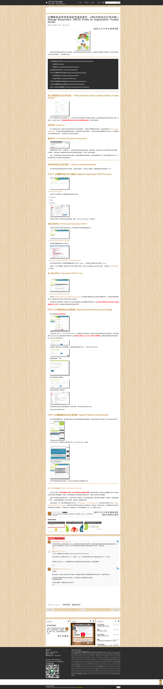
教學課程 (73, 673)
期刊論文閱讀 (98, 652)
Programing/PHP (80, 671)
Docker (72, 663)
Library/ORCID (59, 25)
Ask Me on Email (76, 604)
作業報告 (109, 661)
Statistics (81, 663)
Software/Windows (75, 659)
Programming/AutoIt (92, 664)
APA (104, 670)
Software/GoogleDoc (76, 661)
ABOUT (93, 2)
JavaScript (82, 654)
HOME (80, 2)
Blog (106, 670)
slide (97, 659)
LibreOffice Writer (94, 661)
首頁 (83, 609)
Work (89, 670)
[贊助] (68, 636)
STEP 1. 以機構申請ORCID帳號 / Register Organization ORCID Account (68, 72)
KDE (117, 670)
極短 (105, 668)
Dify (107, 668)
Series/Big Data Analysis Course (107, 663)
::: (77, 2)
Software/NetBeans (83, 670)
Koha (119, 670)
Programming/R (103, 664)
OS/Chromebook (93, 673)
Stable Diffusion (116, 671)
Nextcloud (73, 671)
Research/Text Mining (100, 671)
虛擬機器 (88, 657)
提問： (50, 653)
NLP (115, 668)
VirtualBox (101, 668)
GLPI (88, 673)
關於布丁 (105, 514)
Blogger (104, 652)
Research (114, 664)
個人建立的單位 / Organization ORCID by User (64, 78)
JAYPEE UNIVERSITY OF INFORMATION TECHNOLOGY (68, 296)
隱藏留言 (62, 538)
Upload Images (67, 604)
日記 (73, 652)
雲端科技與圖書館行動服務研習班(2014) (109, 659)
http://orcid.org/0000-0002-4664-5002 (60, 294)
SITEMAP (86, 2)
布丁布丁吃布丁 (56, 512)
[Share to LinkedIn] (109, 29)
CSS (108, 670)
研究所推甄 (117, 661)
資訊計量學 (95, 663)
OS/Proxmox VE (102, 654)
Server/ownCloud (109, 671)
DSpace (94, 654)
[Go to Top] (160, 681)
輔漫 (85, 673)
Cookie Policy (80, 687)
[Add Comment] (160, 683)
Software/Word (92, 666)
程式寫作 (110, 654)
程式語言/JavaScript (85, 659)
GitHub (113, 661)
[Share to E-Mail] (113, 29)
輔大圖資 (78, 652)
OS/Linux (113, 655)
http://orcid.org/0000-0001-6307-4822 (60, 240)
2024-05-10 (115, 629)
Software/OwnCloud (75, 668)
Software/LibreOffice (85, 661)
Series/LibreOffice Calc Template (113, 666)
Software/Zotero (106, 657)
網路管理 (76, 654)
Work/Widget (113, 657)
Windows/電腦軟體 (87, 663)
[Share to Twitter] (106, 29)
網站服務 (93, 659)
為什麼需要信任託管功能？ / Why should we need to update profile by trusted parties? (72, 61)
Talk (97, 654)
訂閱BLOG (111, 514)
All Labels (78, 650)
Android (73, 655)
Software (118, 664)
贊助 (117, 514)
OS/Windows (99, 657)
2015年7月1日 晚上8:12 (65, 541)
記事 (90, 654)
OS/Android (98, 655)
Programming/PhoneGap (89, 671)
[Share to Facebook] (100, 29)
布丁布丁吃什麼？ (56, 2)
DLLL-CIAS (93, 657)
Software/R (83, 668)
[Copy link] (85, 93)
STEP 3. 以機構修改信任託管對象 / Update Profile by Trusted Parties (67, 84)
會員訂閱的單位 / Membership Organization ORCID (66, 75)
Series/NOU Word (101, 673)
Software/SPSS (108, 673)
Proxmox (79, 655)
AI (107, 664)
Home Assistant (84, 664)
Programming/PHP (103, 661)
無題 (115, 663)
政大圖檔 (91, 652)
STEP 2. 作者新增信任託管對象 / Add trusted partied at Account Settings (68, 81)
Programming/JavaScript (113, 652)
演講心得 (77, 663)
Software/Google (75, 670)
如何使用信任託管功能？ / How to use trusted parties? (64, 69)
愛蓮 (53, 551)
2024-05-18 (115, 624)
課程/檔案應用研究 (80, 673)
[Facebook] (61, 636)
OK (119, 687)
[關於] (58, 636)
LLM (105, 666)
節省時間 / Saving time (58, 64)
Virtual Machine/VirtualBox (92, 668)
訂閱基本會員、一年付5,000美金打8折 (87, 503)
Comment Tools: (51, 604)
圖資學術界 (78, 666)
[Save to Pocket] (111, 29)
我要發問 (57, 538)
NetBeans (118, 668)
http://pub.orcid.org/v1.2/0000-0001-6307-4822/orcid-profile (65, 260)
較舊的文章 (116, 609)
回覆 (53, 548)
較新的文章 (51, 609)
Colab (111, 670)
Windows (73, 666)
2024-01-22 (115, 644)
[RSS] (63, 636)
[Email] (65, 636)
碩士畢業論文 (116, 654)
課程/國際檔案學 (100, 666)
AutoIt (82, 666)
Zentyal (92, 670)
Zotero (84, 655)
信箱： (52, 652)
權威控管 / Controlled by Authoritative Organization (66, 67)
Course (118, 655)
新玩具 (118, 657)
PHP (99, 663)
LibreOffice (111, 668)
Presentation (106, 655)
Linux (86, 654)
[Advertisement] (83, 10)
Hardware (86, 666)
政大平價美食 (115, 673)
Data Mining (90, 655)
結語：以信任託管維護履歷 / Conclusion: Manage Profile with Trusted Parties (70, 87)
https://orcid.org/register (56, 191)
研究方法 (82, 657)
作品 (72, 654)
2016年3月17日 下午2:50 (65, 569)
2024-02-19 (115, 634)
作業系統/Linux (99, 670)
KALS (114, 670)
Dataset (110, 664)
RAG (98, 664)
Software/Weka (75, 657)
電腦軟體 (85, 652)
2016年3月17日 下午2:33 (60, 551)
